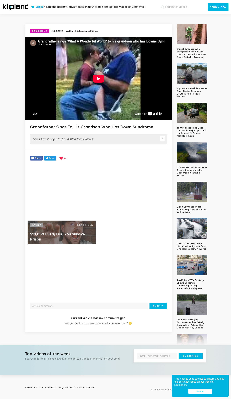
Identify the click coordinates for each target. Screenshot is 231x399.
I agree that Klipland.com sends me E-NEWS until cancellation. (168, 361)
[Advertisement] (98, 191)
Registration (34, 387)
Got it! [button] (200, 391)
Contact (51, 387)
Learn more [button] (180, 384)
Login (39, 6)
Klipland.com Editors (86, 31)
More (194, 361)
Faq (61, 387)
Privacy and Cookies (80, 387)
